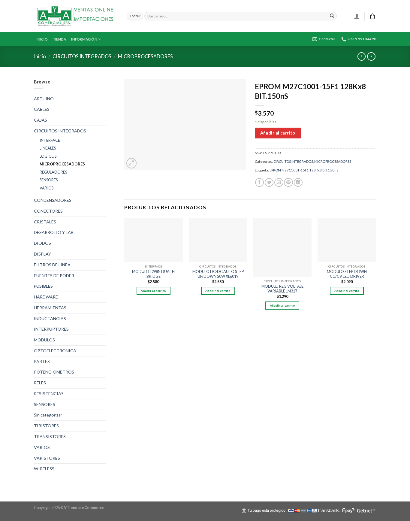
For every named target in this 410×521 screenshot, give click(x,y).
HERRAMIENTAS (50, 307)
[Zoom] (131, 163)
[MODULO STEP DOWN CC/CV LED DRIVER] (347, 240)
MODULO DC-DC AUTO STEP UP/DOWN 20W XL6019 (218, 274)
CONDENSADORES (52, 200)
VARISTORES (47, 458)
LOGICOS (48, 156)
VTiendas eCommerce (84, 507)
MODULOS (44, 339)
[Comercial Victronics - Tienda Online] (76, 16)
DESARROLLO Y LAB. (54, 232)
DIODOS (42, 243)
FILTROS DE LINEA (52, 264)
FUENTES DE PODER (54, 275)
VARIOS (46, 188)
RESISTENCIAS (49, 393)
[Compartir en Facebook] (259, 182)
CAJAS (40, 120)
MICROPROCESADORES (145, 56)
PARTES (42, 361)
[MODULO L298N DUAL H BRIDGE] (153, 240)
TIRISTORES (46, 425)
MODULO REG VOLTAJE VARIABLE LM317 (282, 289)
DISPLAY (42, 253)
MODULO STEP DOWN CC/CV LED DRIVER (347, 274)
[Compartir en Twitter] (269, 182)
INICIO (42, 39)
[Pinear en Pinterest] (288, 182)
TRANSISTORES (50, 436)
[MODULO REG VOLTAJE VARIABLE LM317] (282, 247)
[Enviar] (331, 15)
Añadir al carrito (277, 132)
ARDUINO (44, 98)
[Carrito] (372, 16)
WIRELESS (44, 468)
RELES (40, 382)
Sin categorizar (48, 414)
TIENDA (59, 39)
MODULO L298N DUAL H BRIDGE (153, 274)
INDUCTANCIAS (50, 318)
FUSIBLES (43, 286)
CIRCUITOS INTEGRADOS (82, 56)
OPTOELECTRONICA (55, 350)
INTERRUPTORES (51, 329)
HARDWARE (46, 296)
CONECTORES (48, 211)
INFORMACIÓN (84, 39)
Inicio (40, 56)
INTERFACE (50, 140)
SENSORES (49, 179)
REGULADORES (53, 172)
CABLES (42, 109)
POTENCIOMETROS (54, 371)
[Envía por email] (278, 182)
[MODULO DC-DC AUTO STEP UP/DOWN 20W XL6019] (218, 240)
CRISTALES (45, 221)
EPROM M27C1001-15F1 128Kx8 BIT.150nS (304, 170)
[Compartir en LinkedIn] (298, 182)
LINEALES (48, 148)
